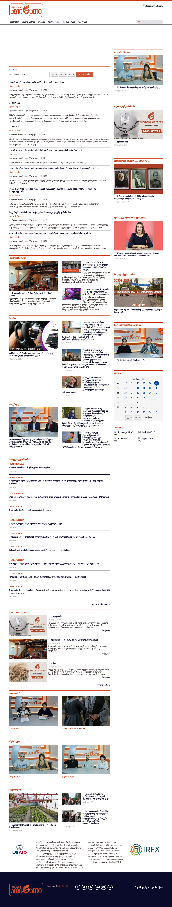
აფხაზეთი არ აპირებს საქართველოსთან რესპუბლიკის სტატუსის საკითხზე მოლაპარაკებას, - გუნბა (53, 537)
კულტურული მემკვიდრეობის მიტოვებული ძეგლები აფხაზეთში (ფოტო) (45, 150)
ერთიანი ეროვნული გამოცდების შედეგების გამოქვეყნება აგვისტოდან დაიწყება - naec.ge (54, 168)
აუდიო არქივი (14, 107)
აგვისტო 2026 (138, 379)
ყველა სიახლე (103, 685)
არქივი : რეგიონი (101, 604)
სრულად (106, 630)
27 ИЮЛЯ (14, 126)
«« (118, 379)
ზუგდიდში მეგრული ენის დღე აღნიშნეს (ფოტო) (30, 510)
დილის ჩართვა (15, 216)
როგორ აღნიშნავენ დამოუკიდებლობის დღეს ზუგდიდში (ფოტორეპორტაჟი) (96, 796)
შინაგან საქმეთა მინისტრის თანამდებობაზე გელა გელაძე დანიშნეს (39, 550)
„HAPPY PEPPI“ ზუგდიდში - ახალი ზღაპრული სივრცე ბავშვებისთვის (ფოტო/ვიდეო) (96, 291)
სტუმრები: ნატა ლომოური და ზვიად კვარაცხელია (139, 87)
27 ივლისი (14, 103)
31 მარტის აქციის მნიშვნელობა (131, 360)
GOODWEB (63, 886)
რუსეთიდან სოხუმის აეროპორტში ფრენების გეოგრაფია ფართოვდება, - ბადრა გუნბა (47, 577)
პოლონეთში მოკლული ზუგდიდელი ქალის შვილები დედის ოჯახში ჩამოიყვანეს (50, 233)
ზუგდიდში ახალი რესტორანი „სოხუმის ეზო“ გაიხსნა (74, 640)
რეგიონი (12, 471)
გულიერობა (56, 616)
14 (138, 402)
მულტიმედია (14, 154)
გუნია (53, 663)
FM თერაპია (14, 728)
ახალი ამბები (14, 86)
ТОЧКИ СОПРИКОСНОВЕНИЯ (73, 728)
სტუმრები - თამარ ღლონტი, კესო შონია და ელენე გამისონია (40, 212)
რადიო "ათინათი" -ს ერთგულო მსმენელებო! (29, 467)
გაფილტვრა (84, 74)
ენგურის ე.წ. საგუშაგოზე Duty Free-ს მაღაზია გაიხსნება (36, 82)
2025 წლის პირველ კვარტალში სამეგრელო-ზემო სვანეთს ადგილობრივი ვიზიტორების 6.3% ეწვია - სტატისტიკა (59, 497)
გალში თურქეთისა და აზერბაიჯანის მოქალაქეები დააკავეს (35, 524)
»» (158, 379)
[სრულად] (162, 94)
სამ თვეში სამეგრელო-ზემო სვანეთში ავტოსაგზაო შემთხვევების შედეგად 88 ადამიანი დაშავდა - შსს (54, 564)
